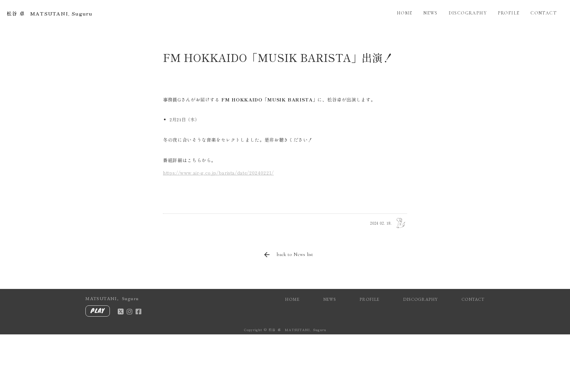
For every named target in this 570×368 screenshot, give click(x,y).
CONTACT (543, 13)
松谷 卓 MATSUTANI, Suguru (49, 13)
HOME (405, 13)
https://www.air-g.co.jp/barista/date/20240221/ (218, 172)
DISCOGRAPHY (468, 13)
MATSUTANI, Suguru (112, 298)
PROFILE (509, 13)
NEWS (430, 13)
